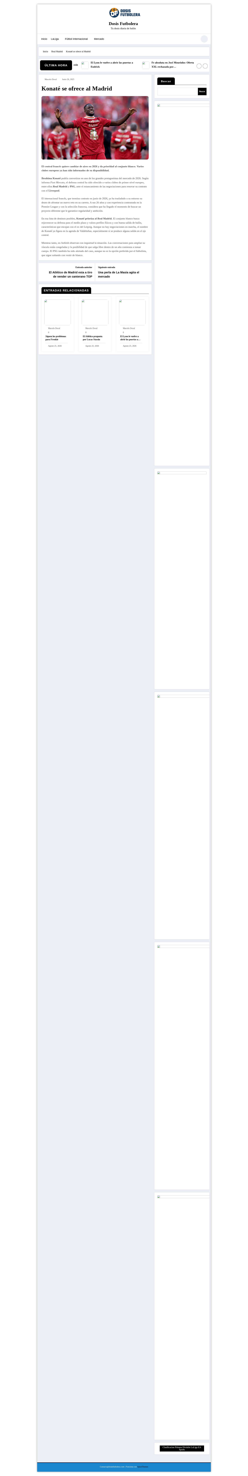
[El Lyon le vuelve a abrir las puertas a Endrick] (132, 312)
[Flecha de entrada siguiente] (147, 272)
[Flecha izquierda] (199, 66)
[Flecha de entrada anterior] (42, 272)
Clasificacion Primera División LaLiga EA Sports (182, 1448)
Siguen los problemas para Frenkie (55, 338)
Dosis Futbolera (123, 23)
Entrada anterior (83, 267)
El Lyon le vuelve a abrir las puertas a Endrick (92, 64)
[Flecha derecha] (205, 66)
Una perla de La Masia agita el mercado (118, 274)
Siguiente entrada (106, 267)
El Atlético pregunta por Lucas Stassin (92, 338)
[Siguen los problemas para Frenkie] (57, 312)
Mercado (99, 39)
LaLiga (55, 39)
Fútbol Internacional (76, 39)
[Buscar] (194, 39)
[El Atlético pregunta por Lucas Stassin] (95, 312)
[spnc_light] (204, 39)
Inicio (44, 39)
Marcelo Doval (51, 79)
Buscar (166, 81)
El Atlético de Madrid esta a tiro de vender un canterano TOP (70, 274)
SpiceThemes (142, 1467)
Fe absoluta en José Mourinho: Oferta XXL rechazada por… (153, 64)
